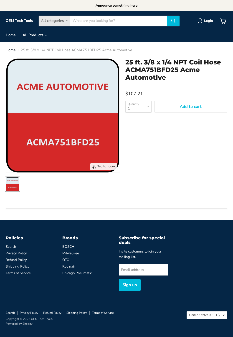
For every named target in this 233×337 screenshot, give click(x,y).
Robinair (68, 266)
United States (204, 315)
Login (208, 20)
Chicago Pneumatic (77, 273)
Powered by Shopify (19, 324)
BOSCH (68, 246)
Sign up (129, 285)
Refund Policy (16, 260)
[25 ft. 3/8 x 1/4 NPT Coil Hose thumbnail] (12, 184)
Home (11, 35)
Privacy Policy (16, 253)
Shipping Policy (17, 266)
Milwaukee (70, 253)
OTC (65, 260)
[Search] (173, 21)
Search (11, 246)
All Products (33, 35)
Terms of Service (18, 273)
